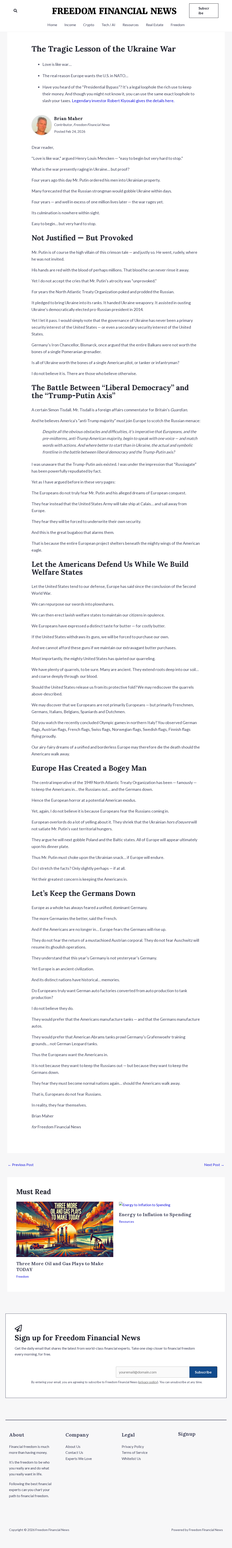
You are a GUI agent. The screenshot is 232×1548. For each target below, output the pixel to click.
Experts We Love (78, 1458)
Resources (131, 24)
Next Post (214, 1164)
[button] (16, 11)
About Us (72, 1446)
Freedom (178, 24)
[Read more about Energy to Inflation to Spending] (144, 1204)
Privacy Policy (133, 1446)
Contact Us (74, 1452)
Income (70, 24)
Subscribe (203, 1372)
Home (52, 24)
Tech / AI (108, 24)
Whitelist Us (131, 1458)
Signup (187, 1434)
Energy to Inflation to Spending (155, 1214)
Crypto (88, 24)
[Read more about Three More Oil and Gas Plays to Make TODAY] (64, 1229)
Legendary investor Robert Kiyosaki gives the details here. (123, 100)
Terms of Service (134, 1452)
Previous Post (21, 1164)
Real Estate (154, 24)
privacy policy (148, 1382)
